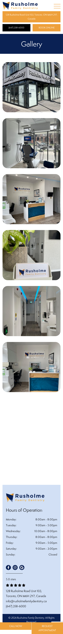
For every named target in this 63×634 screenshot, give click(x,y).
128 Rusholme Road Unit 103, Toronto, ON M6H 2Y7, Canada (31, 16)
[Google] (21, 567)
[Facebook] (8, 567)
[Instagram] (15, 567)
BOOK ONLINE (47, 27)
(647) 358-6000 (16, 27)
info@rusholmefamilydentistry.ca (26, 601)
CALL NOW (15, 626)
